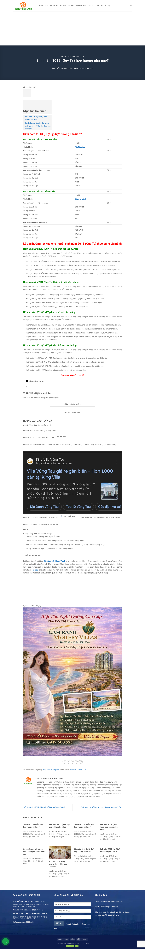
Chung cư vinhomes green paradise (108, 901)
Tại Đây (35, 570)
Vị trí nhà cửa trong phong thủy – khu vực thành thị (58, 863)
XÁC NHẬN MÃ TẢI (72, 413)
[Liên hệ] (5, 941)
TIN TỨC (100, 5)
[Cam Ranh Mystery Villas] (72, 681)
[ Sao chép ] (61, 437)
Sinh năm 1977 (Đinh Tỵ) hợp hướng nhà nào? (59, 825)
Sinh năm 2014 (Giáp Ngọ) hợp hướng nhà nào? (99, 807)
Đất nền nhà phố (63, 5)
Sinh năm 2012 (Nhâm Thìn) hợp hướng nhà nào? (46, 807)
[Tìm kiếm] (131, 6)
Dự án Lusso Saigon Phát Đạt (106, 907)
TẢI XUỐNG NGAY (36, 381)
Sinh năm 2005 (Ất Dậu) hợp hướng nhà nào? (110, 850)
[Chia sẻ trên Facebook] (64, 762)
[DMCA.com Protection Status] (72, 946)
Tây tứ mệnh (80, 147)
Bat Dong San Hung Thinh (82, 68)
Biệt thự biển (76, 5)
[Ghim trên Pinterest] (77, 762)
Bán (84, 5)
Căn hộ (52, 5)
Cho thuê (91, 5)
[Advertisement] (72, 28)
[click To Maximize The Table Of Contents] (27, 93)
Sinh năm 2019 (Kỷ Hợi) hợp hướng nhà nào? (84, 850)
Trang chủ (43, 5)
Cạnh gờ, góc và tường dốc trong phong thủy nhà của (34, 851)
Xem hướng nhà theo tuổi (78, 770)
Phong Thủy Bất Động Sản (72, 57)
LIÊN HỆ (107, 5)
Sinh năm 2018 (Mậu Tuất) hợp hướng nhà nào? (108, 826)
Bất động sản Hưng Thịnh (54, 561)
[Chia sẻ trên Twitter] (68, 762)
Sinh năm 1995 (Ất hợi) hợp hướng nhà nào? (33, 825)
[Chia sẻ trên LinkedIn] (81, 762)
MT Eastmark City (112, 915)
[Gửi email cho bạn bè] (72, 762)
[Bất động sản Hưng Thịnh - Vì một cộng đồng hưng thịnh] (24, 5)
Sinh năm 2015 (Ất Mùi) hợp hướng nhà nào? (84, 825)
